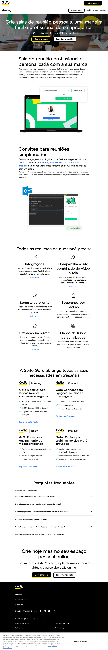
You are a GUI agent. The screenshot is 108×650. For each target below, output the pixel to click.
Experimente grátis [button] (64, 39)
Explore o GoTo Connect (66, 416)
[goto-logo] (54, 587)
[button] (53, 496)
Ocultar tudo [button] (32, 491)
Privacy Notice (52, 646)
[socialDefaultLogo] (40, 611)
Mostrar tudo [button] (20, 491)
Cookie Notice (7, 648)
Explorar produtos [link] (93, 3)
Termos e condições (22, 623)
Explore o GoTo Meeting (29, 422)
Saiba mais (34, 277)
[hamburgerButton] (104, 3)
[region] (54, 641)
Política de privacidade (62, 623)
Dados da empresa (61, 628)
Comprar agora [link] (76, 10)
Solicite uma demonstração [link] (96, 10)
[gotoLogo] (6, 3)
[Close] (104, 641)
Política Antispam (20, 628)
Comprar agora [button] (41, 39)
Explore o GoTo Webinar (66, 466)
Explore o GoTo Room (28, 466)
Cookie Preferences (80, 641)
